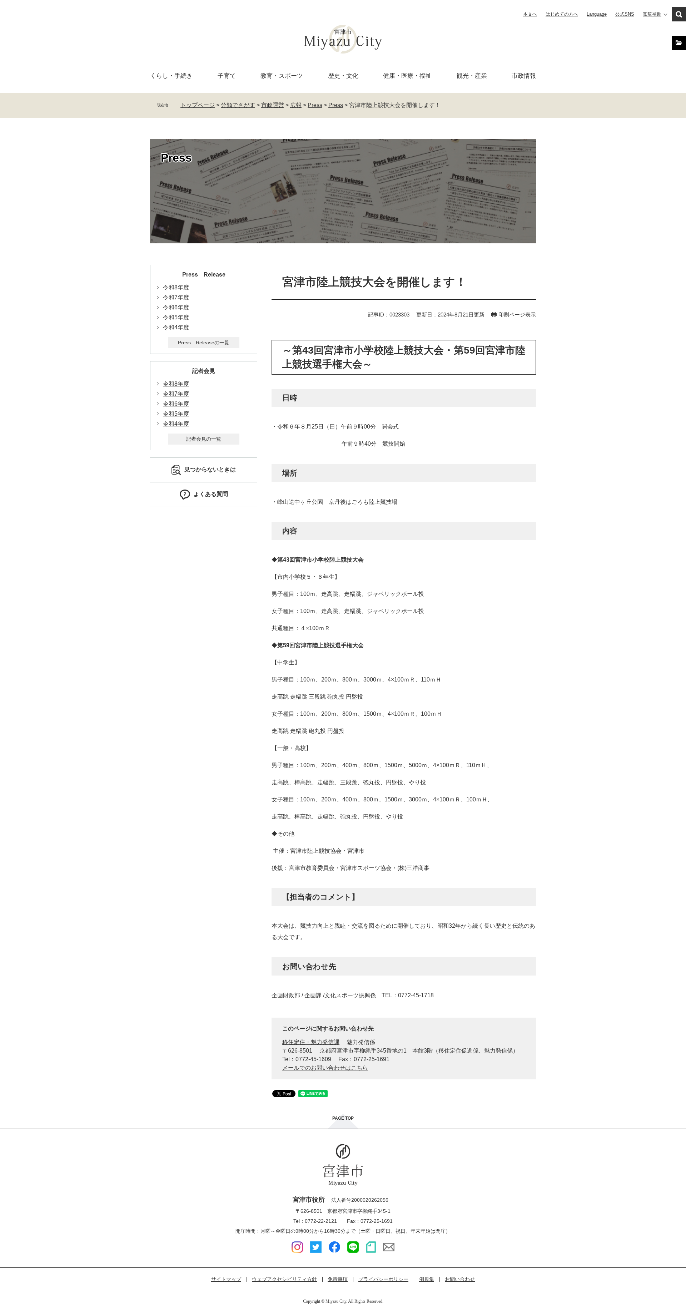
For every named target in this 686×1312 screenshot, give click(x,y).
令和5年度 (176, 317)
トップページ (197, 105)
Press (315, 105)
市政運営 (272, 105)
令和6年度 (176, 307)
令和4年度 (176, 327)
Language (597, 14)
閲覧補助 (652, 14)
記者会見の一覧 (203, 439)
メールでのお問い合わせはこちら (325, 1068)
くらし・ (171, 75)
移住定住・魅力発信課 (310, 1042)
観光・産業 (472, 75)
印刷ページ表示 (517, 314)
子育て (227, 75)
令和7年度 (176, 297)
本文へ (530, 14)
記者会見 (203, 371)
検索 (679, 14)
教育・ (281, 75)
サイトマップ (226, 1279)
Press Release (203, 275)
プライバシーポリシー (383, 1279)
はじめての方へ (562, 14)
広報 (296, 105)
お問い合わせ (460, 1279)
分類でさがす (238, 105)
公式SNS (624, 14)
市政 (524, 75)
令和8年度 (176, 287)
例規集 (426, 1279)
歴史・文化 (343, 75)
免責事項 (338, 1279)
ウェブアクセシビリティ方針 (284, 1279)
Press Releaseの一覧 (203, 342)
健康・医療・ (407, 75)
